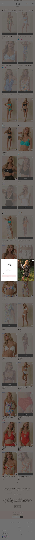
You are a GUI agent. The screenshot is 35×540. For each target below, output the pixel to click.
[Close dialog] (33, 260)
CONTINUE (9, 276)
